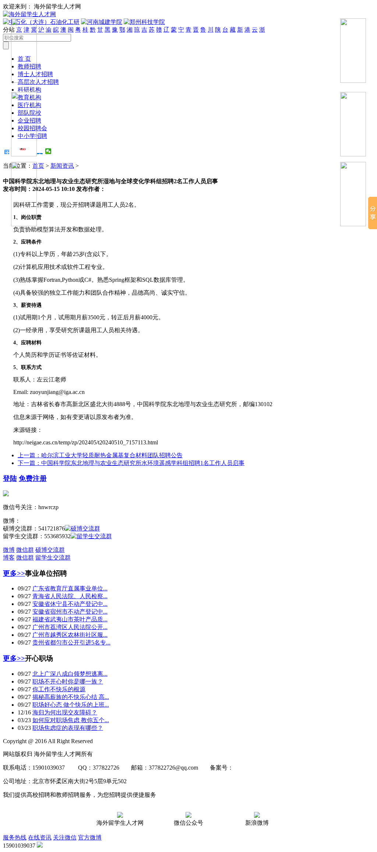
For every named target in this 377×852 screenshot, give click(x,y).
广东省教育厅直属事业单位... (70, 588)
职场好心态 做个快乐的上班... (70, 705)
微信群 (25, 550)
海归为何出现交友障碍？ (64, 712)
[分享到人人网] (40, 151)
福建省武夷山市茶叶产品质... (70, 619)
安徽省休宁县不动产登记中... (70, 604)
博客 (9, 557)
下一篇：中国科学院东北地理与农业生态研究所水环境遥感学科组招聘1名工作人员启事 (131, 463)
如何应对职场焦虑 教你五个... (70, 720)
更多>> (14, 573)
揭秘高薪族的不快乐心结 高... (70, 697)
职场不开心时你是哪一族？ (67, 681)
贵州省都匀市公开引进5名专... (71, 642)
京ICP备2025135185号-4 (264, 767)
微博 (9, 550)
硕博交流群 (50, 550)
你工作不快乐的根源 (58, 689)
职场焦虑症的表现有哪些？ (67, 728)
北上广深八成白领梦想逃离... (70, 674)
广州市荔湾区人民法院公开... (70, 627)
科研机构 (29, 89)
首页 (38, 166)
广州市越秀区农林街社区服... (70, 635)
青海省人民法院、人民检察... (70, 596)
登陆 (10, 478)
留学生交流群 (53, 557)
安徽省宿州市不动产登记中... (70, 611)
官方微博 (90, 837)
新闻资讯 (62, 166)
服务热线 (15, 837)
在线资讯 (40, 837)
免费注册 (33, 478)
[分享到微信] (48, 151)
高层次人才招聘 (38, 82)
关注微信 (65, 837)
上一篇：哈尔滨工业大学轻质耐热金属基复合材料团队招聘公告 (100, 455)
